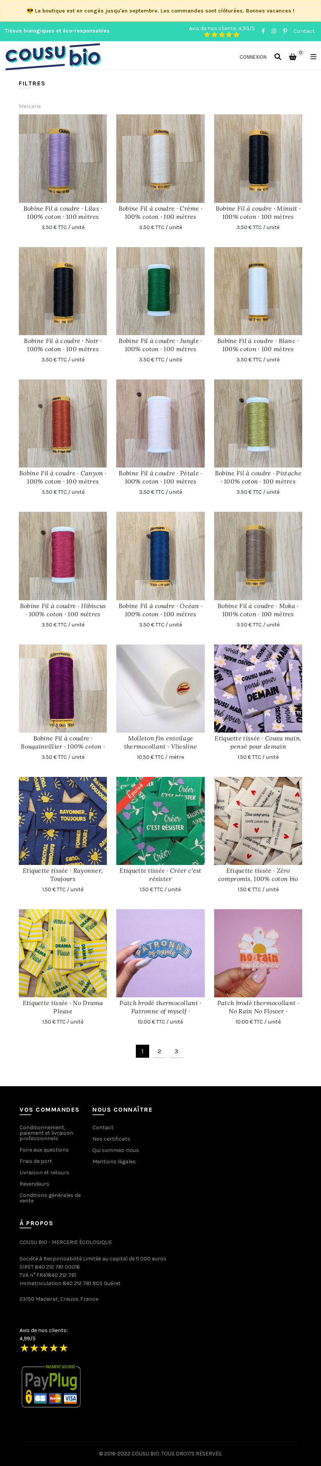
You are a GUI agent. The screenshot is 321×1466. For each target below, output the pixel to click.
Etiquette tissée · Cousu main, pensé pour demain (258, 742)
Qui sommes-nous (115, 1150)
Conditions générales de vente (50, 1198)
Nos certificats (111, 1139)
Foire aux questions (44, 1149)
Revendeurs (34, 1184)
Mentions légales (114, 1161)
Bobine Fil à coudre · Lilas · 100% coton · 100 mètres (63, 212)
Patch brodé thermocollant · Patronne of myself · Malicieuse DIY (160, 1011)
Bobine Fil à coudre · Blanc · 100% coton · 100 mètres (258, 345)
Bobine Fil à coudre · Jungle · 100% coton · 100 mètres (160, 345)
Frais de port (36, 1161)
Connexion (253, 57)
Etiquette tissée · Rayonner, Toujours (63, 875)
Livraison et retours (44, 1172)
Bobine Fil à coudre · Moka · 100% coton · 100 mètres (258, 610)
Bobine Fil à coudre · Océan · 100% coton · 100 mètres (161, 610)
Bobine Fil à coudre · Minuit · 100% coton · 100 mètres (258, 212)
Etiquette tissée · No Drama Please (63, 1007)
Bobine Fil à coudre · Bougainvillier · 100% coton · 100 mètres (63, 746)
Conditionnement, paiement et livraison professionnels (46, 1133)
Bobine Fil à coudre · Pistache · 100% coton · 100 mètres (258, 477)
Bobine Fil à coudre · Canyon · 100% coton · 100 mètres (62, 477)
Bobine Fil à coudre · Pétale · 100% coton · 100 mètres (160, 477)
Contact (304, 31)
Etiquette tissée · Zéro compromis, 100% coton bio (258, 875)
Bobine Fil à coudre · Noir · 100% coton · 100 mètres (62, 345)
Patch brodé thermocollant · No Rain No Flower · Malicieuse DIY (258, 1011)
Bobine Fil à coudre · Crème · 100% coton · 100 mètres (161, 212)
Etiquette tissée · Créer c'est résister (160, 875)
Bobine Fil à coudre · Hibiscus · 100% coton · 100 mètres (63, 610)
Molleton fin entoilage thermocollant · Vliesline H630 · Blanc (160, 746)
